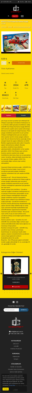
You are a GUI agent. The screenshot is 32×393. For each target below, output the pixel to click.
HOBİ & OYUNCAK (16, 349)
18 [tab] (22, 292)
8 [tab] (22, 290)
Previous (1, 274)
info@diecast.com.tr (17, 332)
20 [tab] (27, 292)
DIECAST (16, 344)
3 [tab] (9, 290)
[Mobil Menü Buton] (22, 16)
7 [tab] (20, 290)
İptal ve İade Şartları (16, 372)
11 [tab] (4, 292)
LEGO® (10, 27)
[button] (29, 43)
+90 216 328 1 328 (17, 334)
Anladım (5, 389)
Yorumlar (23, 115)
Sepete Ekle (17, 286)
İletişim (16, 359)
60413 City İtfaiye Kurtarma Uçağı (21, 27)
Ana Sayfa (3, 27)
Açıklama (8, 115)
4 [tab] (12, 290)
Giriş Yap (21, 1)
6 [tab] (17, 290)
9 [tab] (25, 290)
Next (31, 274)
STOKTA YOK (21, 63)
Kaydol (29, 1)
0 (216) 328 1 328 (7, 1)
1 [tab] (4, 290)
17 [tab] (20, 292)
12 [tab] (7, 292)
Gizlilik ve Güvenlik (16, 367)
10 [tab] (27, 290)
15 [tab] (15, 292)
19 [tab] (25, 292)
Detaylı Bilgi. (12, 385)
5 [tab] (15, 290)
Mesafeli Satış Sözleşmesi (16, 369)
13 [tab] (9, 292)
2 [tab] (7, 290)
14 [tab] (12, 292)
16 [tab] (17, 292)
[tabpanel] (16, 273)
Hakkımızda (16, 356)
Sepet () (15, 16)
